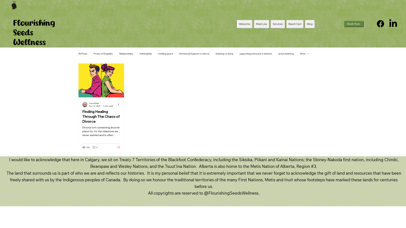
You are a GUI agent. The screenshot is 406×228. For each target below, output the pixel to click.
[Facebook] (380, 23)
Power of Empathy (103, 53)
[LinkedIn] (393, 23)
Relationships (126, 53)
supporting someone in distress (255, 53)
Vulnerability (145, 53)
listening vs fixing (224, 53)
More (303, 53)
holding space (165, 53)
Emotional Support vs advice (194, 53)
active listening (286, 53)
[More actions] (120, 104)
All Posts (82, 53)
